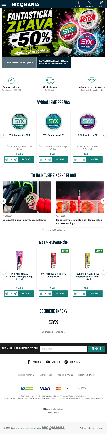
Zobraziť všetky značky (53, 331)
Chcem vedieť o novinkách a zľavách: (20, 348)
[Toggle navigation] (4, 4)
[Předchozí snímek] (3, 135)
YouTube (56, 362)
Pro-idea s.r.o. (97, 428)
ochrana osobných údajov (31, 428)
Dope (50, 412)
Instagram (75, 362)
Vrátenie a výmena (65, 375)
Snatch (56, 412)
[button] (77, 4)
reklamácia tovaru (86, 375)
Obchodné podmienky (26, 375)
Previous (3, 201)
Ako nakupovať (46, 375)
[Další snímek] (104, 135)
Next (104, 201)
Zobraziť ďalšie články (53, 230)
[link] (53, 32)
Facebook (36, 362)
